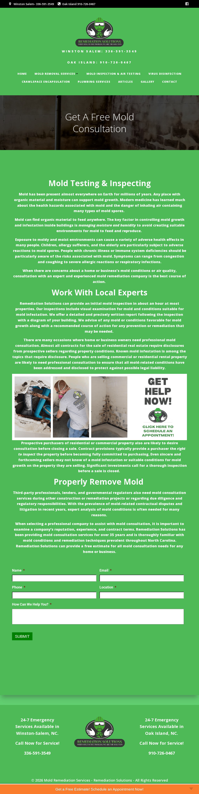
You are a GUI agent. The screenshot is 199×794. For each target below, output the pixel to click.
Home (22, 73)
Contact (169, 81)
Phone (18, 587)
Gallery (147, 81)
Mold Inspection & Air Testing (113, 73)
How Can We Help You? (31, 604)
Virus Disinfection (165, 73)
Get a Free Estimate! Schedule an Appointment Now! (99, 789)
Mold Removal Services (55, 73)
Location (108, 587)
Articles (125, 81)
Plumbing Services (94, 81)
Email (106, 570)
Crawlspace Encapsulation (46, 81)
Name (18, 570)
